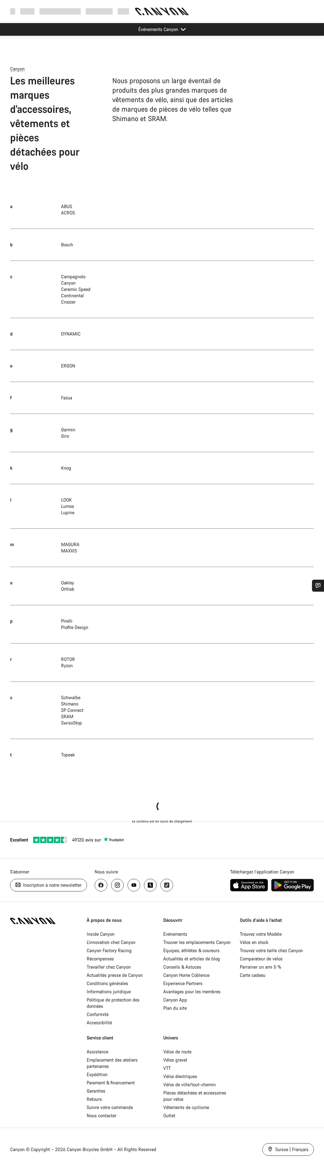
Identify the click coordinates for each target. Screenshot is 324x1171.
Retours (94, 1099)
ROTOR (68, 659)
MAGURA (70, 544)
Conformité (98, 1014)
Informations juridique (109, 992)
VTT (167, 1068)
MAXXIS (69, 551)
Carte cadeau (252, 975)
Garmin (68, 430)
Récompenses (100, 959)
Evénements (175, 934)
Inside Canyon (101, 934)
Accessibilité (99, 1023)
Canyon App (175, 1000)
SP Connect (72, 710)
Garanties (96, 1091)
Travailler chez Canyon (109, 967)
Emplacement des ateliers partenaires (112, 1063)
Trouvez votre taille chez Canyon (271, 950)
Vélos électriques (180, 1076)
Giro (65, 436)
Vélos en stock (254, 942)
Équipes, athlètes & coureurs (191, 950)
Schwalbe (70, 697)
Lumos (67, 506)
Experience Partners (182, 983)
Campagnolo (73, 277)
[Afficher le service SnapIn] (318, 586)
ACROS (68, 213)
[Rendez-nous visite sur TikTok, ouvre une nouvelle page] (166, 885)
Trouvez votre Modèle (261, 934)
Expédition (97, 1074)
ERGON (68, 366)
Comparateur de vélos (261, 959)
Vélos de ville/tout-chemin (189, 1085)
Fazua (66, 398)
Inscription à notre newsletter (52, 885)
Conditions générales (108, 983)
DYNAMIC (71, 334)
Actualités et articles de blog (191, 959)
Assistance (97, 1052)
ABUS (66, 206)
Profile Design (74, 627)
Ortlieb (67, 589)
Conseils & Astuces (182, 967)
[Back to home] (162, 11)
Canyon (17, 69)
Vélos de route (177, 1052)
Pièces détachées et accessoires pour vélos (194, 1096)
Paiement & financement (111, 1083)
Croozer (68, 302)
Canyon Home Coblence (186, 975)
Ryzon (67, 666)
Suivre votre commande (110, 1107)
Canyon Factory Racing (109, 950)
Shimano (69, 704)
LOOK (66, 500)
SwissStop (71, 723)
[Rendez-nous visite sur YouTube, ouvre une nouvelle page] (134, 885)
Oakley (67, 583)
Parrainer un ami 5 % (260, 967)
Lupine (67, 512)
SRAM (67, 716)
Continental (72, 296)
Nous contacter (101, 1115)
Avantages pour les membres (192, 992)
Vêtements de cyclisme (186, 1107)
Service (125, 11)
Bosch (67, 245)
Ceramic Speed (75, 289)
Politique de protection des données (113, 1003)
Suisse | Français (291, 1149)
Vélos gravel (175, 1060)
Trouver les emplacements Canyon (197, 942)
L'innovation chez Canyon (111, 942)
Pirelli (66, 621)
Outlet (169, 1115)
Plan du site (175, 1008)
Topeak (68, 755)
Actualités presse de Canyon (115, 975)
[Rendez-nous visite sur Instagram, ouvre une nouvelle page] (117, 885)
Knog (66, 468)
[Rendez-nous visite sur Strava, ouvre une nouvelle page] (150, 885)
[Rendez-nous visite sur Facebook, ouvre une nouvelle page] (101, 885)
